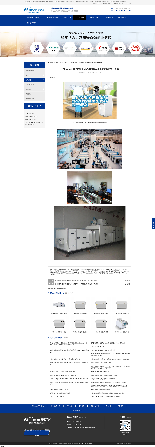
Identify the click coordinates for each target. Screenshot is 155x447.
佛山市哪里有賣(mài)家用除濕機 (100, 371)
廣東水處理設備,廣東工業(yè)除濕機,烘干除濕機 (104, 375)
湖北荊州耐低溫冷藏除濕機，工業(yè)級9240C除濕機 (108, 382)
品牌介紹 (108, 18)
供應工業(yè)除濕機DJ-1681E (58, 397)
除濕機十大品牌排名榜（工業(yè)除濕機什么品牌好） (106, 397)
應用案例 (64, 62)
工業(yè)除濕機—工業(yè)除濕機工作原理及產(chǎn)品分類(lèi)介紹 (110, 359)
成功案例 (80, 18)
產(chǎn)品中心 (52, 18)
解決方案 (67, 18)
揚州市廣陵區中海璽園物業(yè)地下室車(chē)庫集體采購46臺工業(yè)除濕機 (76, 284)
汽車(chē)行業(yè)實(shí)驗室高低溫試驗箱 (103, 379)
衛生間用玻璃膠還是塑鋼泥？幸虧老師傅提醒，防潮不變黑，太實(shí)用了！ (110, 367)
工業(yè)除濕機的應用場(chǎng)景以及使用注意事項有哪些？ (109, 386)
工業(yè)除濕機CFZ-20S (97, 346)
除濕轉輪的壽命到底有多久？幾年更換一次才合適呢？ (108, 343)
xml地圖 (129, 3)
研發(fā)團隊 (106, 3)
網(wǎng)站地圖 (118, 3)
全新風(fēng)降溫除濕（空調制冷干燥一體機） (104, 350)
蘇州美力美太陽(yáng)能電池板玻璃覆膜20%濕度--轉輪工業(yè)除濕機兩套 (76, 280)
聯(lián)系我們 (31, 23)
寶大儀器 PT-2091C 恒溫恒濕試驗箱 (60, 393)
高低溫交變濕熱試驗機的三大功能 (59, 389)
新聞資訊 (121, 18)
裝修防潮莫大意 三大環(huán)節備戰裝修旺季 (62, 371)
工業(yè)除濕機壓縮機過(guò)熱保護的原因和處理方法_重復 (107, 393)
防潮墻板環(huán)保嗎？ (101, 389)
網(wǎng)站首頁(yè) (33, 18)
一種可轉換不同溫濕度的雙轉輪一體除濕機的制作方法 (65, 359)
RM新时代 (3, 446)
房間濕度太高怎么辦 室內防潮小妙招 (101, 362)
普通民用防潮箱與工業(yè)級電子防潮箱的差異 (63, 375)
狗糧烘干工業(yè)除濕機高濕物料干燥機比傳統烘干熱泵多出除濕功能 (69, 379)
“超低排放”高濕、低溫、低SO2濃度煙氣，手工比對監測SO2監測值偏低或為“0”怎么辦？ (69, 344)
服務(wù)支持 (94, 18)
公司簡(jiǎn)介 (96, 3)
